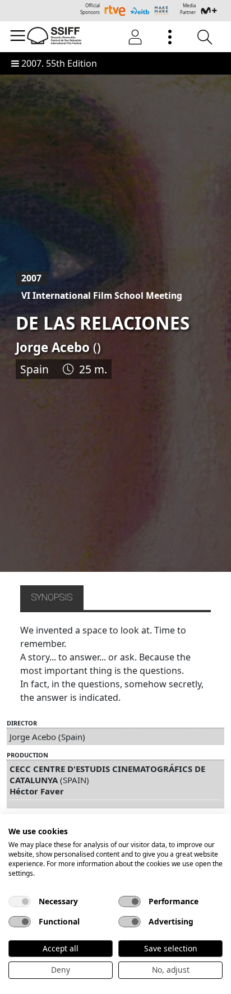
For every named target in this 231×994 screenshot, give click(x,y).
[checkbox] (19, 901)
